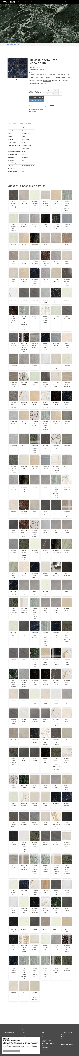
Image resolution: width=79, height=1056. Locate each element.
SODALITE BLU (47, 80)
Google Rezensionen (67, 1032)
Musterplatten (45, 1047)
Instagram (64, 1034)
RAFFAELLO (32, 80)
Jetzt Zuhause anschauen (48, 1043)
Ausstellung (64, 2)
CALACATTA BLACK (41, 75)
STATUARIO (54, 80)
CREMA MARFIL (39, 77)
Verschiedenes (51, 2)
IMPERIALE (64, 77)
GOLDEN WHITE (57, 77)
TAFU (60, 80)
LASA (69, 77)
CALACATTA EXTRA (52, 75)
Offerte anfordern (37, 101)
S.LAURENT (39, 80)
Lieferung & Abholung (9, 1032)
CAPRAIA (32, 77)
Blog (43, 1032)
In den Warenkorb (37, 97)
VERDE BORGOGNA (34, 83)
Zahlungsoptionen (8, 1034)
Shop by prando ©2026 (67, 1044)
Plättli (18, 2)
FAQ (43, 1037)
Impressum (25, 1034)
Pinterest (64, 1039)
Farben (31, 73)
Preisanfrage (45, 1049)
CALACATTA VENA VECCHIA (64, 75)
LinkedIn (64, 1037)
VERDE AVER (65, 80)
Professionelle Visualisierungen (49, 1051)
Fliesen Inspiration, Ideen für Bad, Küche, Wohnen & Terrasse (48, 1040)
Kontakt (74, 2)
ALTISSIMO (32, 75)
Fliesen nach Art (29, 2)
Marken (40, 2)
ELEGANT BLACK (48, 77)
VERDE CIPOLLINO (44, 83)
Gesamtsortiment (11, 44)
